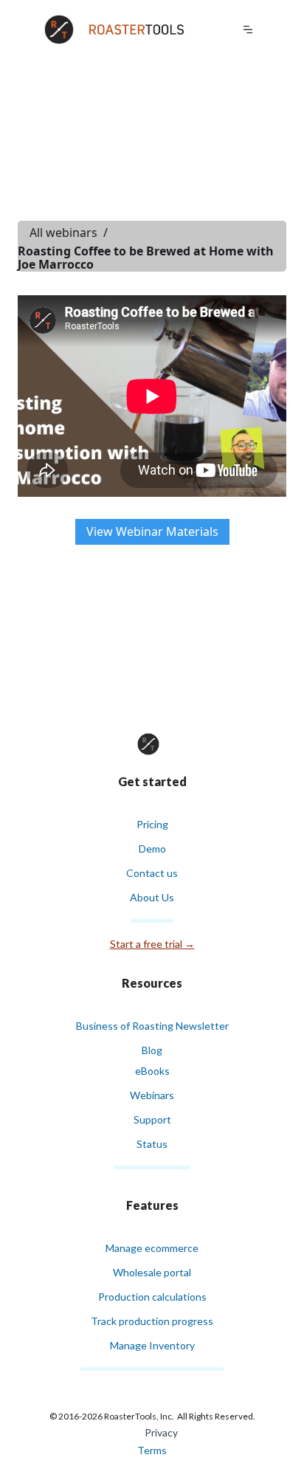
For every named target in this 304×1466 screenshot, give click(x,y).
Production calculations (152, 1296)
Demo (152, 848)
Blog (152, 1050)
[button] (251, 29)
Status (152, 1144)
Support (152, 1119)
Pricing (152, 824)
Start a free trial (152, 943)
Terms (152, 1450)
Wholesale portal (152, 1272)
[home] (118, 29)
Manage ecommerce (152, 1248)
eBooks (152, 1070)
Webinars (152, 1095)
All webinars (63, 232)
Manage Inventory (152, 1345)
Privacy (161, 1432)
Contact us (152, 873)
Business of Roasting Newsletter (152, 1025)
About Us (152, 897)
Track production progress (152, 1321)
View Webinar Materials (152, 531)
